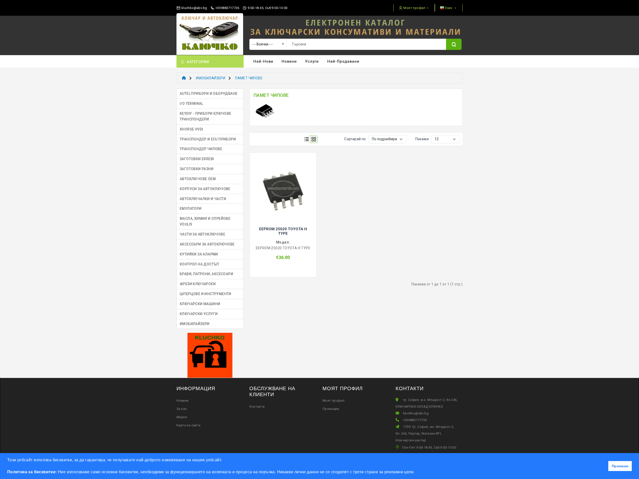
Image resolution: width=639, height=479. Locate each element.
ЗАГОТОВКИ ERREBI (197, 159)
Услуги (312, 61)
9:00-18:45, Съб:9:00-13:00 (267, 8)
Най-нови (263, 61)
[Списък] (306, 139)
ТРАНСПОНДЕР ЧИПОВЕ (201, 149)
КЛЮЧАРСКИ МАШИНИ (200, 304)
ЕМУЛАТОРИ (191, 209)
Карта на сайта (188, 425)
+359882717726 (226, 8)
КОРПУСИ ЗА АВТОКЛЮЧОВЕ (205, 189)
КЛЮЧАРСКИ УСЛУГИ (199, 314)
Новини (289, 61)
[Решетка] (314, 139)
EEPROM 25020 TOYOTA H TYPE (283, 231)
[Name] (454, 44)
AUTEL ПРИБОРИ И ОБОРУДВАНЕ (208, 94)
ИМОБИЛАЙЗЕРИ (210, 78)
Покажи (422, 139)
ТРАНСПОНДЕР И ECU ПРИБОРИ (208, 139)
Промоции (330, 409)
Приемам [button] (620, 466)
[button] (416, 472)
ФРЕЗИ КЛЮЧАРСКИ (198, 284)
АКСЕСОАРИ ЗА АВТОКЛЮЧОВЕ (207, 244)
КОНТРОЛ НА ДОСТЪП (199, 264)
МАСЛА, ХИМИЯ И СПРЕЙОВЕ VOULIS (205, 221)
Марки (181, 417)
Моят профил (333, 400)
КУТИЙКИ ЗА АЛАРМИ (199, 254)
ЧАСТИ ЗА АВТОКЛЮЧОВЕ (202, 234)
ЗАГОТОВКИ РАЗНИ (196, 169)
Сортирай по (355, 139)
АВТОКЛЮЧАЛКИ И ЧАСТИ (203, 199)
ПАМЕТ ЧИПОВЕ (249, 78)
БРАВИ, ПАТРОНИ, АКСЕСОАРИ (206, 274)
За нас (181, 409)
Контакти (257, 406)
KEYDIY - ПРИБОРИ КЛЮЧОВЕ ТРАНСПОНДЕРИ (205, 116)
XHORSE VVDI (191, 129)
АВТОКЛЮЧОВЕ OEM (198, 179)
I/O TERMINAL (191, 104)
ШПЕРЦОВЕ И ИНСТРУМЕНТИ (205, 294)
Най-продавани (343, 61)
